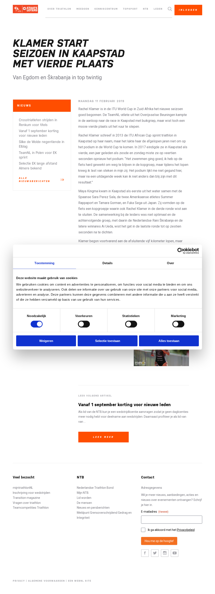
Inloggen (188, 10)
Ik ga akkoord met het (171, 530)
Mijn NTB (83, 492)
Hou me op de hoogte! (159, 541)
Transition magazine (26, 497)
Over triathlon (59, 9)
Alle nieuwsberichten (34, 180)
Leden (158, 9)
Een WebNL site (79, 581)
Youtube (174, 553)
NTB (145, 9)
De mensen (84, 502)
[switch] (84, 324)
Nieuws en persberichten (93, 507)
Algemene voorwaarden (46, 581)
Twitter (155, 553)
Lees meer (103, 437)
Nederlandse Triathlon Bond (95, 487)
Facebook (145, 553)
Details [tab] (107, 263)
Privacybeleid (186, 530)
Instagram (165, 553)
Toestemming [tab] (44, 263)
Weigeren (46, 341)
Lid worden (84, 497)
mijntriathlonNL (23, 487)
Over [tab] (170, 263)
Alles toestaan (169, 341)
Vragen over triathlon (27, 502)
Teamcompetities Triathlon (31, 507)
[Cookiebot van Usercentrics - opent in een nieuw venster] (180, 251)
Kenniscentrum (106, 9)
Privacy (19, 581)
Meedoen (82, 9)
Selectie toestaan (107, 341)
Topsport (130, 9)
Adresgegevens (151, 487)
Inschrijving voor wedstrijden (31, 492)
